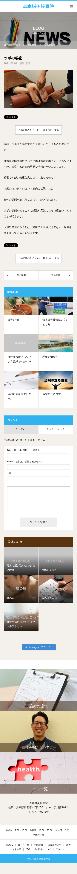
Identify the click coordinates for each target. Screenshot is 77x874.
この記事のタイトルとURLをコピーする (38, 130)
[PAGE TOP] (38, 664)
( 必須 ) (23, 450)
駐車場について (43, 849)
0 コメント (21, 429)
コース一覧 (23, 845)
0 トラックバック (56, 429)
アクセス (60, 849)
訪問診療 (38, 845)
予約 (28, 849)
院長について (54, 845)
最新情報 (24, 63)
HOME (9, 845)
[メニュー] (71, 6)
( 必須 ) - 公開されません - (24, 461)
